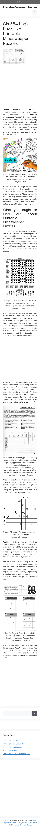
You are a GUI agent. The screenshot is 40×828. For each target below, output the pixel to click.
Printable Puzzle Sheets (12, 741)
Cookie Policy (11, 823)
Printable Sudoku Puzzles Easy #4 (16, 754)
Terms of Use (32, 823)
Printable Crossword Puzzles (20, 7)
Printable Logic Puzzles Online (15, 744)
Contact (29, 825)
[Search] (34, 713)
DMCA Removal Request (17, 825)
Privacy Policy (22, 823)
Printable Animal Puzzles (12, 747)
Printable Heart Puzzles (12, 750)
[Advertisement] (20, 87)
